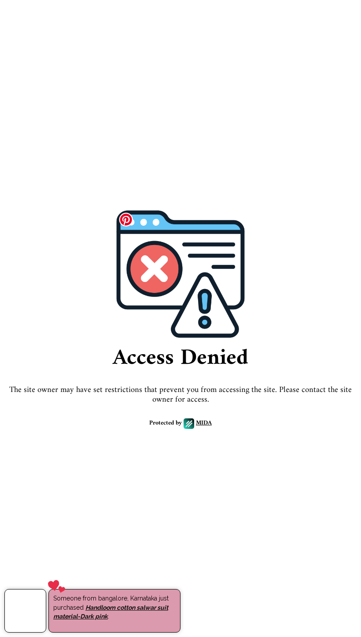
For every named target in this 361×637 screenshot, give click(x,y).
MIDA (204, 423)
